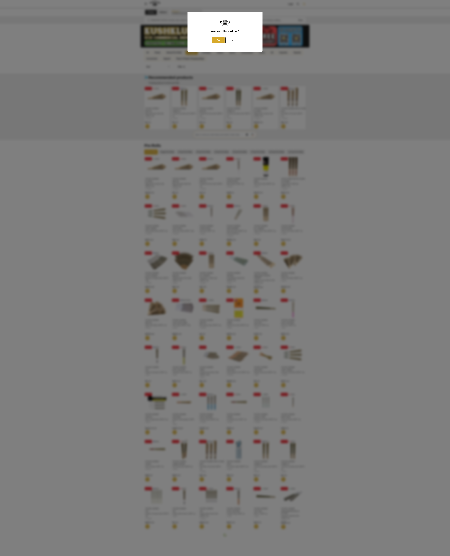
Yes (218, 40)
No (232, 40)
